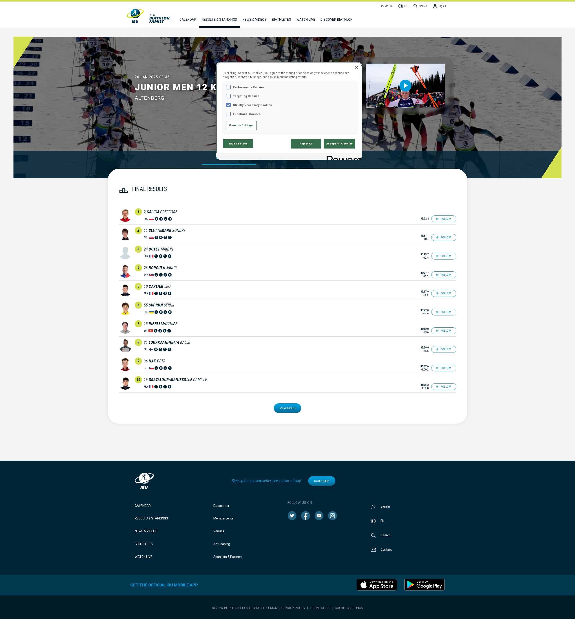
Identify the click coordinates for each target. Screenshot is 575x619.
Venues (218, 531)
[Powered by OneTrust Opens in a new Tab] (343, 157)
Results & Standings (151, 518)
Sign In (385, 506)
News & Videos (146, 531)
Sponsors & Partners (228, 557)
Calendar (143, 506)
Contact (386, 549)
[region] (289, 111)
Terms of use (320, 608)
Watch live (305, 19)
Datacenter (221, 506)
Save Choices (238, 143)
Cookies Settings (349, 608)
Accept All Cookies (339, 143)
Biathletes (144, 544)
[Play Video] (405, 86)
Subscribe (321, 481)
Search (385, 535)
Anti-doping (221, 544)
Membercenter (224, 518)
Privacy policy (293, 608)
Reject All (306, 143)
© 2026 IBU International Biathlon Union (244, 608)
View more (287, 408)
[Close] (357, 67)
